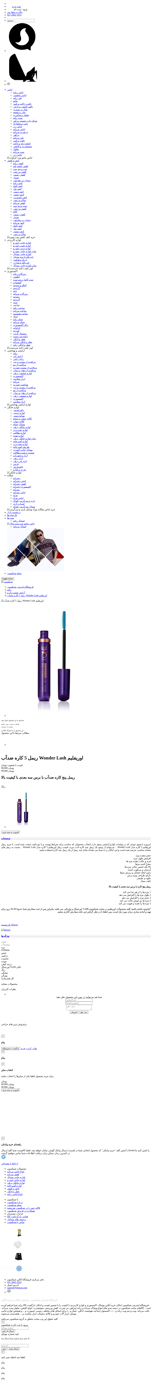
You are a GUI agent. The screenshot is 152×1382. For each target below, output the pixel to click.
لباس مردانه (19, 129)
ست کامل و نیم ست (23, 279)
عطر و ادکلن (19, 339)
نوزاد (15, 495)
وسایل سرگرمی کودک (24, 506)
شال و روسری (20, 109)
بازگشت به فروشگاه (10, 1048)
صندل (16, 177)
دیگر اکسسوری (20, 325)
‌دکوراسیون (18, 410)
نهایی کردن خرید (29, 1048)
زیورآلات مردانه (20, 294)
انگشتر (16, 277)
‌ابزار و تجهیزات (20, 455)
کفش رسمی (19, 174)
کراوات (16, 328)
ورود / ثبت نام (20, 9)
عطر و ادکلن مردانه (22, 342)
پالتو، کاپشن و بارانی (23, 106)
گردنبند (16, 288)
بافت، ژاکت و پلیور (22, 104)
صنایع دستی (19, 416)
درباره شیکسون (15, 1202)
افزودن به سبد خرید (10, 832)
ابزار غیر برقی (20, 461)
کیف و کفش (13, 1188)
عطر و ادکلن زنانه (22, 345)
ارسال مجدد (14, 1349)
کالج (15, 211)
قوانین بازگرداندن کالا (17, 1216)
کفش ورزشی (19, 172)
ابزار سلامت (19, 379)
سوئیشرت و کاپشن (22, 146)
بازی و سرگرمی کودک (24, 501)
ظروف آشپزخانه (21, 447)
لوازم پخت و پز (20, 430)
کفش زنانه (18, 163)
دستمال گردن (20, 333)
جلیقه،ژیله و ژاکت (22, 143)
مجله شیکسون (14, 1205)
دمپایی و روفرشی (22, 180)
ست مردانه (18, 152)
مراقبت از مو (19, 365)
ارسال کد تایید (8, 1331)
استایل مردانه (19, 526)
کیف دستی (18, 191)
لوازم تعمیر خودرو (22, 245)
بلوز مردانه (18, 138)
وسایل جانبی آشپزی (23, 450)
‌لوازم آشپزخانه (20, 441)
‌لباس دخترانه (19, 481)
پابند (15, 291)
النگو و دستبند (19, 285)
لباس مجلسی (19, 95)
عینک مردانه (19, 322)
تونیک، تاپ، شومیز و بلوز (25, 121)
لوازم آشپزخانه (14, 1185)
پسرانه (16, 489)
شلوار (16, 149)
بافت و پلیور (19, 140)
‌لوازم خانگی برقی (22, 427)
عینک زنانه (18, 319)
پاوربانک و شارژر (21, 262)
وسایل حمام (19, 424)
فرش (16, 464)
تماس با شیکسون (15, 1222)
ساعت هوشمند (20, 313)
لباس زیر (17, 126)
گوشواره (17, 282)
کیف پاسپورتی (20, 197)
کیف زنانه (18, 183)
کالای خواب (18, 421)
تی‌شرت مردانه (20, 132)
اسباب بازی (18, 504)
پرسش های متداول (16, 1219)
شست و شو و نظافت (23, 452)
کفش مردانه (19, 203)
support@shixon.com (17, 1287)
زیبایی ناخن (18, 359)
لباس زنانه (18, 92)
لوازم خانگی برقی (16, 1183)
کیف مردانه (18, 223)
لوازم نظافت (19, 433)
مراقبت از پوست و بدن (24, 362)
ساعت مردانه (19, 311)
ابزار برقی (18, 458)
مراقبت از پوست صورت (25, 367)
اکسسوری (18, 376)
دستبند (16, 296)
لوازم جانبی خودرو (22, 243)
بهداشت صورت (20, 384)
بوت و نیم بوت (20, 169)
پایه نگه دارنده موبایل (23, 257)
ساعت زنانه (19, 308)
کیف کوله (18, 186)
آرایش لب (18, 356)
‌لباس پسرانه (19, 492)
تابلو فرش (18, 467)
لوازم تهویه (18, 435)
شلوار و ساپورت (21, 115)
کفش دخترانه (19, 484)
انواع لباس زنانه (14, 1194)
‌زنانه (15, 353)
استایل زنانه (18, 521)
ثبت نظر (83, 1012)
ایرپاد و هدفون (20, 260)
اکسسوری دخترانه (22, 486)
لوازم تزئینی (19, 413)
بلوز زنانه (17, 98)
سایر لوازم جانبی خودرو (24, 251)
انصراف (74, 1012)
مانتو (15, 101)
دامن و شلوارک (20, 123)
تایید (4, 1349)
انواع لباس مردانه (15, 1171)
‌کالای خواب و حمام (22, 418)
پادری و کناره (19, 469)
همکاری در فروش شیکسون (21, 1211)
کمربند (16, 330)
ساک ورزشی (19, 200)
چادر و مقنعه (19, 112)
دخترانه (16, 478)
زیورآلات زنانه (19, 274)
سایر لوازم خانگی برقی (24, 438)
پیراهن (16, 135)
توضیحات (5, 838)
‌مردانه (16, 382)
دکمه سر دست (20, 336)
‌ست (15, 302)
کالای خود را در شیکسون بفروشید (23, 1208)
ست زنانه (17, 118)
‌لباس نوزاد (18, 498)
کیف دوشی (18, 194)
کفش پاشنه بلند (20, 166)
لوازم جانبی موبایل (22, 254)
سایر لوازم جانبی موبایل (24, 265)
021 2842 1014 (14, 1282)
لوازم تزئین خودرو (22, 248)
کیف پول (17, 189)
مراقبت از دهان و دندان (24, 370)
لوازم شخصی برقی (22, 373)
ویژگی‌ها (5, 936)
